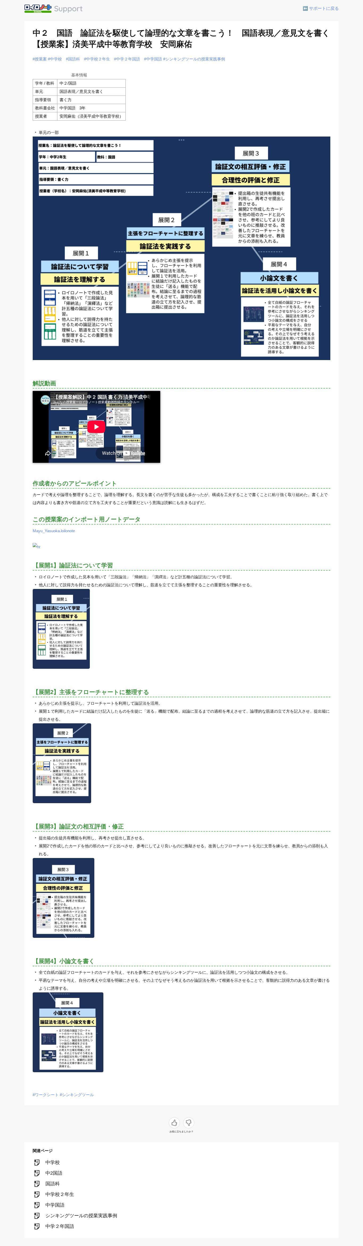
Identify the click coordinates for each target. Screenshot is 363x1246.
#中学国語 (153, 59)
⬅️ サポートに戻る (321, 8)
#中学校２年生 (97, 59)
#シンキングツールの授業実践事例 (194, 59)
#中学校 (55, 59)
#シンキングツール (77, 1094)
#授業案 (40, 59)
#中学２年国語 (127, 59)
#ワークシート (46, 1094)
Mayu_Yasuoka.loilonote (54, 531)
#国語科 (73, 59)
